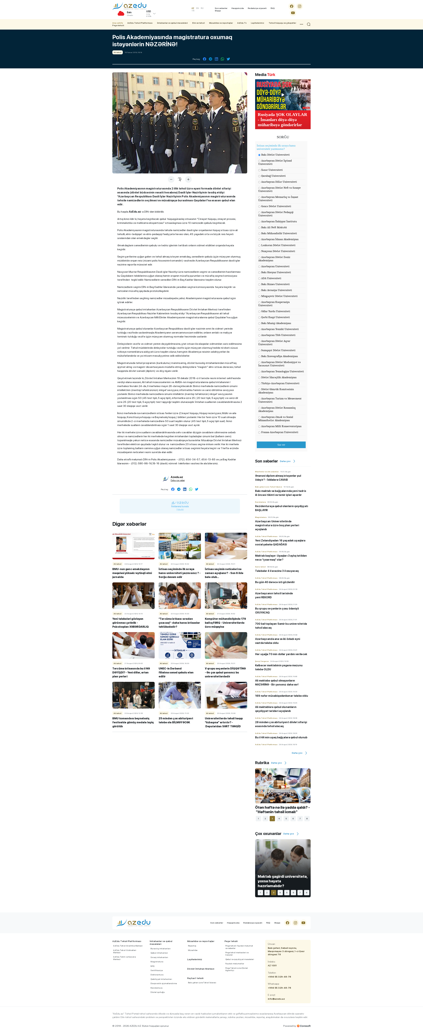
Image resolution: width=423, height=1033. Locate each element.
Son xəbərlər (221, 8)
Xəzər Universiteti (272, 169)
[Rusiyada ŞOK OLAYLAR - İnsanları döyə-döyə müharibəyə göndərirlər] (283, 94)
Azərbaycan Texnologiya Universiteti (282, 371)
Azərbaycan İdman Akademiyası (280, 239)
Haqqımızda (237, 8)
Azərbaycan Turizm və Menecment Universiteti (280, 400)
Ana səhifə (117, 23)
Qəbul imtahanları (159, 953)
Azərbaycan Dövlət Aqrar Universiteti (274, 342)
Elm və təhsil (198, 23)
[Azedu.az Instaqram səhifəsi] (299, 6)
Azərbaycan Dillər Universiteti (279, 181)
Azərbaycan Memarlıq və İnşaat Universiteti (278, 198)
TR (193, 11)
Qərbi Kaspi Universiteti (275, 317)
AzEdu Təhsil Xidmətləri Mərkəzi (124, 951)
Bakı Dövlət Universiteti (275, 154)
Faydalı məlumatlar (234, 963)
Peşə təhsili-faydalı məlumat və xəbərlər (239, 947)
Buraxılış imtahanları (161, 948)
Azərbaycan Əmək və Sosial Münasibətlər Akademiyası (275, 418)
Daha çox (285, 461)
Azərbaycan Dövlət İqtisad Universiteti (275, 162)
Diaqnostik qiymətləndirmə (164, 983)
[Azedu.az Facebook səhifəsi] (291, 6)
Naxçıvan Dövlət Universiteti (278, 251)
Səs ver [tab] (281, 444)
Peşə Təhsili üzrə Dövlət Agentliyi (236, 969)
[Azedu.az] (129, 6)
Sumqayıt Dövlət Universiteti (278, 350)
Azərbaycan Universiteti (275, 266)
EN (197, 8)
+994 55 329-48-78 (279, 976)
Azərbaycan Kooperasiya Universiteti (274, 303)
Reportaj (192, 946)
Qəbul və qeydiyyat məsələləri (239, 959)
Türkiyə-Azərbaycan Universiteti (280, 383)
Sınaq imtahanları (159, 957)
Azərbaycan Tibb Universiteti (278, 335)
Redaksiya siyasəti (257, 8)
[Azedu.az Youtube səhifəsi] (293, 13)
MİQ (152, 966)
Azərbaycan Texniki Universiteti (280, 329)
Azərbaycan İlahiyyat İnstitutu (279, 221)
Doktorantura (157, 975)
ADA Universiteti (271, 278)
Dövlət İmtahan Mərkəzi (200, 968)
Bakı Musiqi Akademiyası (276, 323)
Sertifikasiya (157, 970)
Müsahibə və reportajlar (221, 23)
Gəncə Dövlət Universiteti (276, 206)
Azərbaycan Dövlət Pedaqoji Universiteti (275, 214)
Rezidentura (157, 988)
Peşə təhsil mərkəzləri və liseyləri (237, 953)
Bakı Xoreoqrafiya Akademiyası (279, 356)
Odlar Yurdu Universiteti (275, 311)
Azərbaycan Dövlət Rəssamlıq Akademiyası (277, 409)
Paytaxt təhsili (195, 978)
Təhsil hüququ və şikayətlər (282, 23)
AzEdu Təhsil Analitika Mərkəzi (128, 946)
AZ (193, 8)
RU (202, 8)
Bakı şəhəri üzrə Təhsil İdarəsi (202, 982)
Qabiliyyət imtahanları (161, 979)
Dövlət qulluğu (158, 992)
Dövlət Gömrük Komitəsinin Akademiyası (276, 391)
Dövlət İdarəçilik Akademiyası (279, 377)
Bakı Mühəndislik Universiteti (279, 233)
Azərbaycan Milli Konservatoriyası (281, 426)
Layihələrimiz (257, 23)
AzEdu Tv (242, 23)
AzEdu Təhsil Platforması (140, 23)
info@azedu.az (276, 998)
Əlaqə (218, 11)
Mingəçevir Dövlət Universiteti (279, 296)
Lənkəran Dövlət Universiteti (278, 245)
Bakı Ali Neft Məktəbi (274, 227)
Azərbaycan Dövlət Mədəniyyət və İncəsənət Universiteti (279, 364)
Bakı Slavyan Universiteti (276, 272)
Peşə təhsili (118, 25)
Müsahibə (192, 950)
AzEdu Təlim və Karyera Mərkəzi (124, 958)
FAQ (273, 8)
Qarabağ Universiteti (273, 175)
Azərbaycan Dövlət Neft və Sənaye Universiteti (279, 189)
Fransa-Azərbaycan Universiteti (279, 432)
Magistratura (157, 961)
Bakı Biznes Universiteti (275, 284)
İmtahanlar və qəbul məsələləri (172, 23)
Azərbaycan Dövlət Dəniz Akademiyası (274, 259)
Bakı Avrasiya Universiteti (276, 290)
